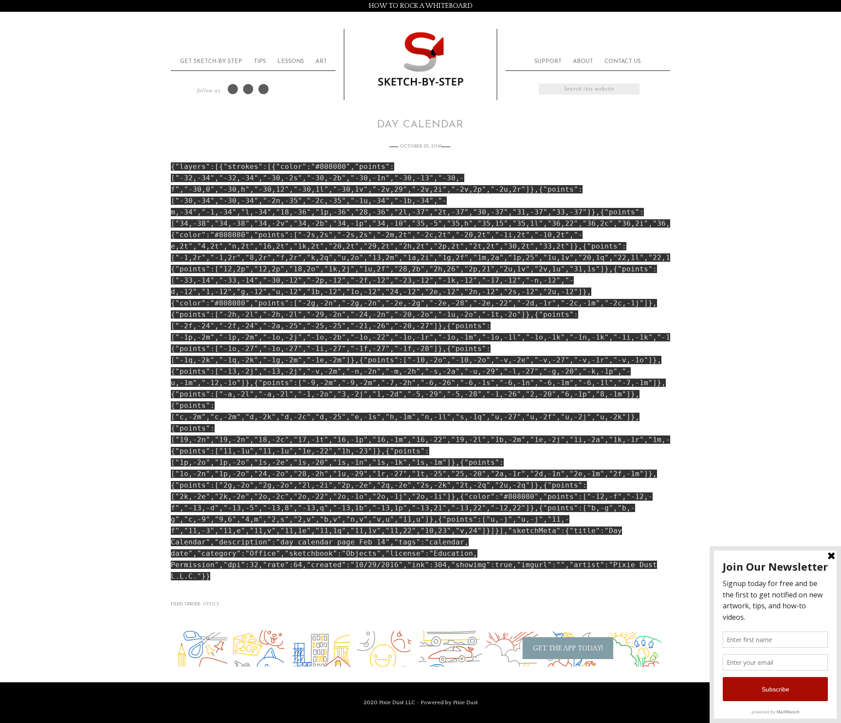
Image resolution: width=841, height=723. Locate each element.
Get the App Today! (568, 648)
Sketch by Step (420, 58)
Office (211, 604)
